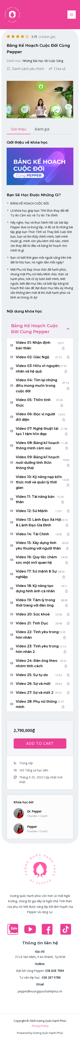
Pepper (32, 827)
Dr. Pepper (34, 811)
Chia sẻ (59, 68)
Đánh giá (42, 129)
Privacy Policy (40, 1026)
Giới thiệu (18, 129)
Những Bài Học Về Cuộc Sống (43, 61)
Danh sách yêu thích (28, 68)
